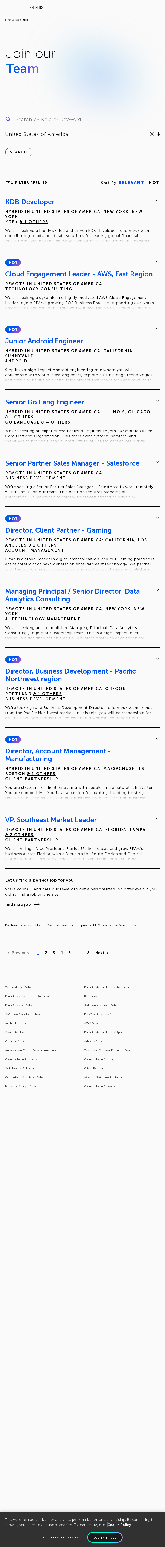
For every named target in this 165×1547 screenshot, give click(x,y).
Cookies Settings (61, 1537)
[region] (82, 1529)
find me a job (18, 904)
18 (87, 953)
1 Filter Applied (29, 182)
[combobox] (6, 134)
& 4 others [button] (55, 422)
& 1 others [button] (34, 222)
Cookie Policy (119, 1524)
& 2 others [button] (42, 545)
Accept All (105, 1537)
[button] (13, 262)
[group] (82, 221)
